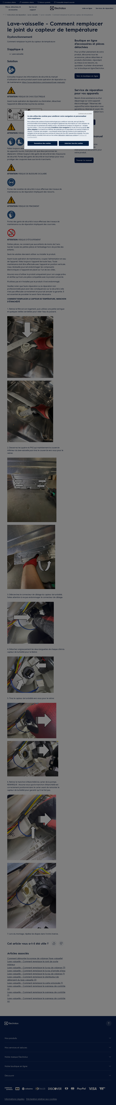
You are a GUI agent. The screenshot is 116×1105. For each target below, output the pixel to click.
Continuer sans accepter (85, 113)
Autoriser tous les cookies (74, 143)
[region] (59, 129)
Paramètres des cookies (42, 143)
